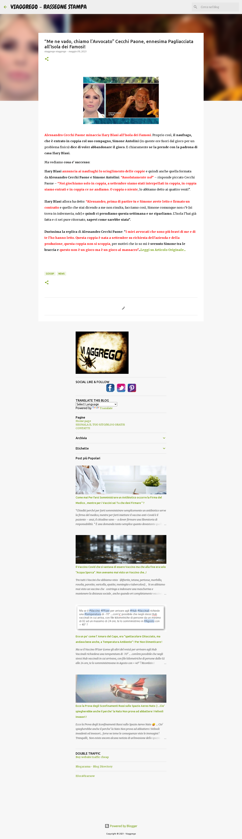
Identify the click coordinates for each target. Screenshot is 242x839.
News (61, 273)
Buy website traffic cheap (92, 757)
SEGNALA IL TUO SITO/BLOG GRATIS (100, 424)
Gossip (50, 273)
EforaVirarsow (85, 776)
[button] (46, 59)
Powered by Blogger (123, 826)
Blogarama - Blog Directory (94, 766)
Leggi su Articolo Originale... (163, 250)
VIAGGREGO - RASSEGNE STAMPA (49, 7)
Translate (106, 408)
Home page (83, 421)
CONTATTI (83, 428)
